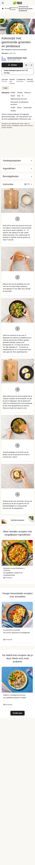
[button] (17, 168)
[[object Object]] (26, 65)
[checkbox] (2, 53)
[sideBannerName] (17, 143)
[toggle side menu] (2, 3)
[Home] (3, 8)
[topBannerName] (17, 15)
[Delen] (31, 65)
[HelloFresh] (17, 2)
